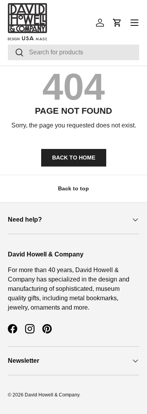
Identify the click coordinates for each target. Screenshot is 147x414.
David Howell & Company (52, 395)
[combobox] (73, 52)
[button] (117, 22)
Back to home (73, 157)
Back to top (73, 188)
